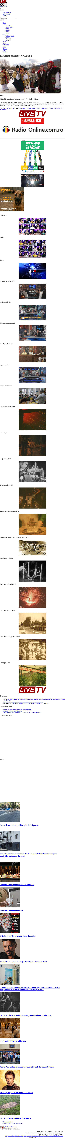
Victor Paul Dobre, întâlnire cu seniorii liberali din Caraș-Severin (27, 1067)
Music (4, 47)
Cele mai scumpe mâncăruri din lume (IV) (17, 885)
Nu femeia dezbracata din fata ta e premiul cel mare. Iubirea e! (25, 1015)
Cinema (5, 49)
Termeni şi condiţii (7, 1121)
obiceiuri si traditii (46, 108)
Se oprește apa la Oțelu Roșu (11, 910)
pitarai (52, 108)
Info (4, 34)
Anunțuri (8, 37)
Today (4, 41)
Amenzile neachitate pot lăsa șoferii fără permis (19, 825)
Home (4, 23)
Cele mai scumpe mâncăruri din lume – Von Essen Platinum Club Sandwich (22, 712)
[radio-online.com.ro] (32, 138)
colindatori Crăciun (36, 108)
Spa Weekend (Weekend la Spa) (13, 1041)
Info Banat (14, 1126)
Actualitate (9, 25)
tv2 (4, 702)
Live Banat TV (7, 14)
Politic (8, 30)
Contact (5, 51)
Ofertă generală (10, 36)
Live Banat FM (7, 12)
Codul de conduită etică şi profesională (13, 1123)
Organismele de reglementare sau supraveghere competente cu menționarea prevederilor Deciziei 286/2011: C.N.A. (34, 1136)
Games (5, 15)
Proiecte (8, 40)
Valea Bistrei (58, 108)
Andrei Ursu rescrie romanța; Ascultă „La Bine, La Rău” (17, 709)
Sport (7, 33)
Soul (4, 43)
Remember (6, 44)
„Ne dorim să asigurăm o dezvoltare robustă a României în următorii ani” (30, 703)
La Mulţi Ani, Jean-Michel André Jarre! (16, 1093)
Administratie (9, 27)
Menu (2, 9)
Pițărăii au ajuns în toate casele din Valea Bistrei (19, 99)
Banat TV (6, 1126)
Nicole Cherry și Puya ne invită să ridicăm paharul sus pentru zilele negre (24, 702)
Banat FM (10, 1126)
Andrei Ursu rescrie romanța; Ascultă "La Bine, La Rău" (23, 962)
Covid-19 (8, 38)
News (4, 24)
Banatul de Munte (26, 108)
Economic (8, 28)
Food (4, 46)
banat (20, 108)
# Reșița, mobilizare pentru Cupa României (17, 936)
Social (7, 31)
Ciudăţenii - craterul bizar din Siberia (15, 1118)
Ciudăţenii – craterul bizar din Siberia (12, 711)
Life (4, 50)
